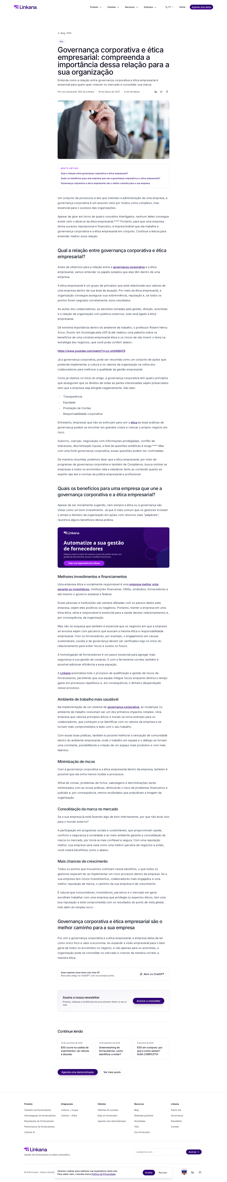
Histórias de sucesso (108, 1110)
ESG (69, 33)
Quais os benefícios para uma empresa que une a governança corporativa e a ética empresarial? (110, 178)
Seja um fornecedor (107, 1115)
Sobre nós (176, 1110)
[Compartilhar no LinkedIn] (155, 91)
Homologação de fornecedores (39, 1115)
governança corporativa (129, 267)
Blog (63, 33)
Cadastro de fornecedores (37, 1110)
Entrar (182, 7)
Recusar (163, 1172)
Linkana (65, 673)
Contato (175, 1126)
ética (134, 422)
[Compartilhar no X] (161, 91)
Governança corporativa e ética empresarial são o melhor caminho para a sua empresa (105, 183)
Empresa (148, 7)
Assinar (192, 1152)
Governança (177, 1115)
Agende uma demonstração (77, 1072)
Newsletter (176, 1121)
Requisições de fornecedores (39, 1121)
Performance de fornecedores (39, 1126)
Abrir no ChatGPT (154, 974)
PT (169, 7)
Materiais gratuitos (143, 1115)
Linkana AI (29, 1132)
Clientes (111, 7)
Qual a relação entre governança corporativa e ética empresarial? (94, 173)
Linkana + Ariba (69, 1115)
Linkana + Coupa (69, 1110)
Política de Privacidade (104, 1174)
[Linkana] (25, 7)
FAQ (136, 1126)
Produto (94, 7)
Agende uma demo (201, 7)
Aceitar (149, 1172)
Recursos (130, 7)
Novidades (139, 1121)
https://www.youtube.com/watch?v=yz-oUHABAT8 (91, 351)
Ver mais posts (112, 1072)
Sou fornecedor (142, 1132)
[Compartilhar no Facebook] (166, 91)
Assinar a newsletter (148, 1000)
